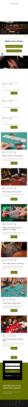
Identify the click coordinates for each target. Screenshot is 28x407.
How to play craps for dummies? (13, 263)
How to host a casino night (11, 303)
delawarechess (13, 151)
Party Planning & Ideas (14, 51)
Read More (14, 93)
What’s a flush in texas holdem (13, 156)
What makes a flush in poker (12, 192)
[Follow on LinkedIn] (19, 376)
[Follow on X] (16, 376)
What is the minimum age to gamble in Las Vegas (12, 228)
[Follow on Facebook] (14, 376)
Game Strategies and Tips (14, 46)
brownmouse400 (15, 83)
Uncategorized (7, 84)
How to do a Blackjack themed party (13, 340)
